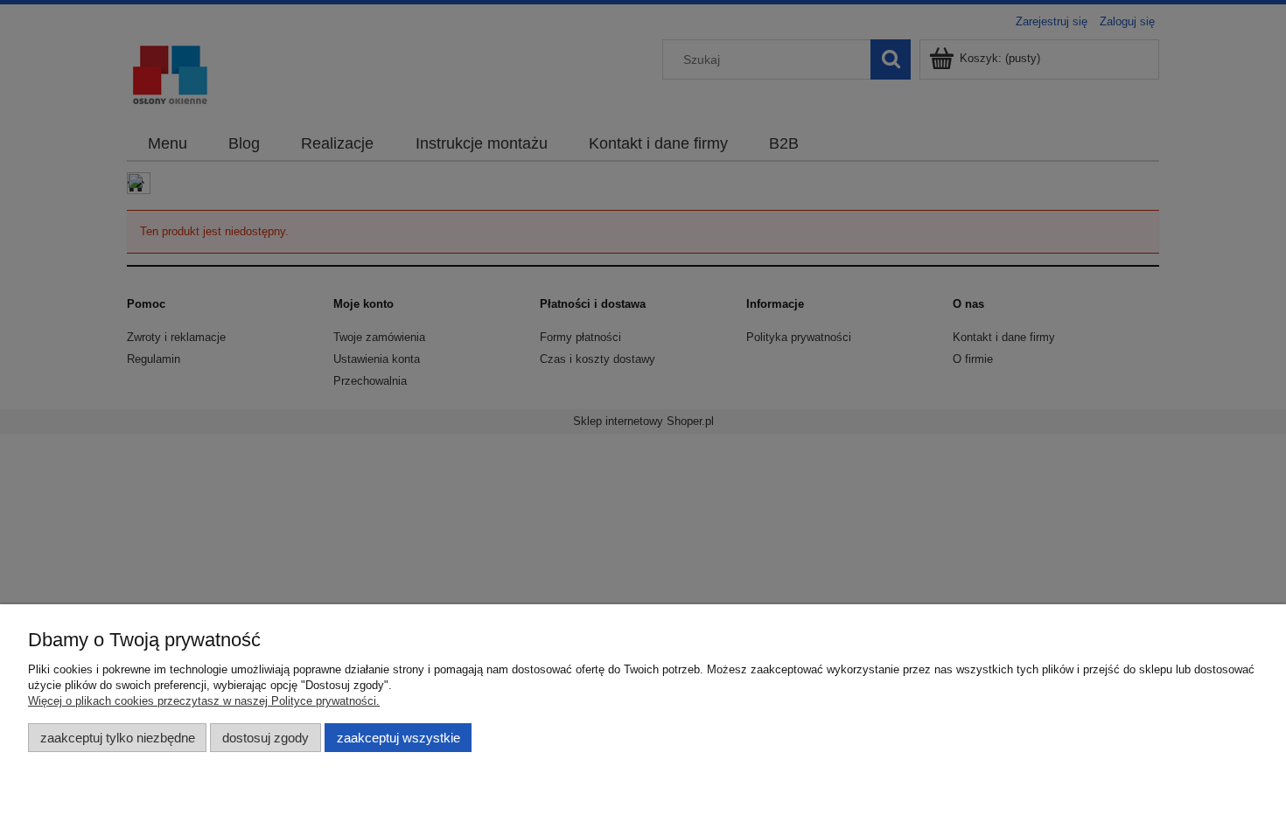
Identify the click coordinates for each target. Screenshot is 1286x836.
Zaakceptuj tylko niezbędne (117, 737)
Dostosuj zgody (265, 737)
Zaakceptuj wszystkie (398, 737)
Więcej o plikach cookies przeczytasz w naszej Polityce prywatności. (204, 700)
